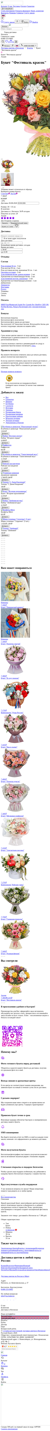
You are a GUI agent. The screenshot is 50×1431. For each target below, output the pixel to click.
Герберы (13, 1250)
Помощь (12, 13)
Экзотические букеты (9, 1248)
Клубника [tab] (9, 404)
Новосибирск (43, 1270)
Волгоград (10, 1266)
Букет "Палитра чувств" (10, 780)
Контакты (5, 13)
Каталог (4, 6)
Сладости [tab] (9, 406)
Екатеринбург (14, 1268)
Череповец (19, 1266)
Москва (12, 1270)
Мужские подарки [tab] (13, 418)
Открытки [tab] (10, 399)
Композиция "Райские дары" (12, 884)
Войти (26, 22)
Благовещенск (28, 1270)
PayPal (4, 307)
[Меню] (16, 42)
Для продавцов (7, 8)
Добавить (5, 433)
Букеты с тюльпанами (26, 1248)
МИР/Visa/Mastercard (9, 305)
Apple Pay (22, 305)
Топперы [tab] (9, 410)
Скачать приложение (9, 1429)
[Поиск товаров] (3, 41)
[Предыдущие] (2, 538)
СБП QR (45, 305)
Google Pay (30, 305)
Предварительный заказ (18, 223)
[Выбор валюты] (2, 18)
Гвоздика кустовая (8, 272)
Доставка (16, 6)
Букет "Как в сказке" (9, 746)
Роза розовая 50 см (8, 266)
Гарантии (30, 6)
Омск (36, 1270)
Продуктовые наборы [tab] (14, 416)
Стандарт (4, 194)
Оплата (23, 6)
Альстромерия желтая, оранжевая (14, 279)
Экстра (13, 194)
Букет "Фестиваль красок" (11, 997)
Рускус (3, 289)
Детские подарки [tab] (12, 421)
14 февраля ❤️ (11, 1230)
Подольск (19, 1270)
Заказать (5, 223)
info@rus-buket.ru (7, 1296)
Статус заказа (29, 13)
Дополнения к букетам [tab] (15, 423)
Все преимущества (8, 1197)
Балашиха (24, 1268)
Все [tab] (7, 397)
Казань (3, 1266)
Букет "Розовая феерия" (10, 952)
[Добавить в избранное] (16, 226)
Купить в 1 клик (7, 226)
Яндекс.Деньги (13, 307)
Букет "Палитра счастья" (11, 641)
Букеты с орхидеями (25, 1250)
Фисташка (5, 287)
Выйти (35, 22)
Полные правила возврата (11, 372)
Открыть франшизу (23, 11)
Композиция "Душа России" (12, 711)
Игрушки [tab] (9, 408)
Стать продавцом (8, 11)
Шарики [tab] (9, 402)
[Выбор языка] (3, 15)
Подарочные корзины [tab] (14, 414)
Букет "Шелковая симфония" (12, 815)
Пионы (25, 1253)
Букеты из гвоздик (15, 1253)
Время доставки (7, 247)
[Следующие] (4, 538)
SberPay (38, 305)
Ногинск (7, 46)
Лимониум (5, 285)
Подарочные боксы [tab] (13, 412)
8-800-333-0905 (7, 1289)
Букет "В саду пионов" (10, 677)
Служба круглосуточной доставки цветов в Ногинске (24, 1331)
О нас (10, 6)
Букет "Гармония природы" (12, 918)
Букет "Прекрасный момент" (12, 605)
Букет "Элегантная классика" (12, 849)
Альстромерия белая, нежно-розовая (15, 274)
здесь (33, 346)
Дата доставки (6, 241)
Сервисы (19, 13)
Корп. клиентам (37, 11)
